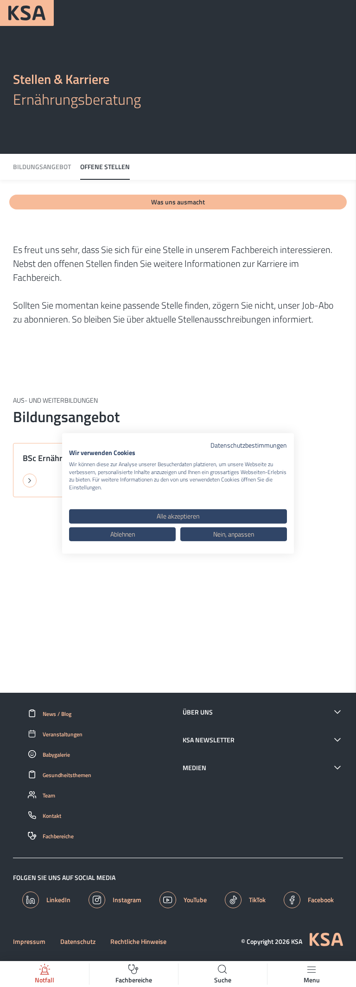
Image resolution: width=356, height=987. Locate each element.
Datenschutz (77, 941)
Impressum (29, 941)
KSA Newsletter (209, 740)
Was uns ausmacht (178, 202)
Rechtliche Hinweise (138, 941)
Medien (194, 767)
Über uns (198, 712)
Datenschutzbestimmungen (248, 445)
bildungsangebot (42, 166)
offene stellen (105, 166)
